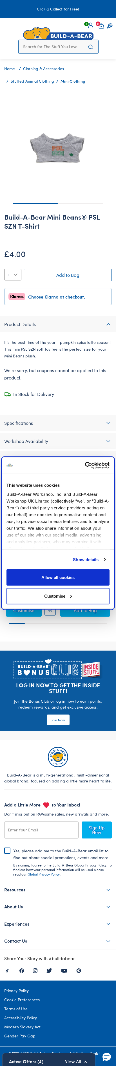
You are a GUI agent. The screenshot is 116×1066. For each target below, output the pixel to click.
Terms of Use (16, 1008)
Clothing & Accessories (43, 68)
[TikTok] (7, 970)
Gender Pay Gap (19, 1036)
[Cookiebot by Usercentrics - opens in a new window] (85, 465)
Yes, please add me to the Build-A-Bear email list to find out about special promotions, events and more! (62, 862)
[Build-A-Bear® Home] (58, 33)
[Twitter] (49, 970)
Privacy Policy (16, 990)
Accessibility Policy (20, 1017)
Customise (54, 595)
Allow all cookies (58, 577)
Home (9, 68)
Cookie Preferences (22, 999)
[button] (90, 25)
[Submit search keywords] (91, 46)
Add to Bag (67, 275)
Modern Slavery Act (22, 1026)
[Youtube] (64, 970)
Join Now (58, 720)
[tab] (58, 324)
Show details (86, 559)
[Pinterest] (78, 970)
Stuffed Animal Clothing (32, 81)
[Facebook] (21, 970)
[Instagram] (35, 970)
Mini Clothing (73, 81)
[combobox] (53, 46)
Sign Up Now (97, 830)
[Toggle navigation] (7, 40)
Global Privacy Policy (44, 874)
